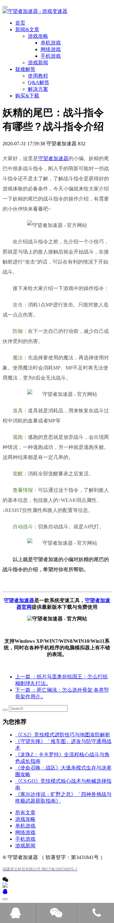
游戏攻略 (25, 819)
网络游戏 (25, 832)
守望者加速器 (53, 158)
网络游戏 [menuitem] (51, 49)
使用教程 (38, 75)
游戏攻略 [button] (38, 36)
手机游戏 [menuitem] (51, 56)
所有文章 (25, 812)
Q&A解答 (38, 82)
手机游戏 (25, 839)
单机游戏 (25, 825)
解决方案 (38, 89)
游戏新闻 (38, 62)
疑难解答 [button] (25, 69)
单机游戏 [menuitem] (51, 42)
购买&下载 (27, 95)
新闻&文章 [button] (27, 29)
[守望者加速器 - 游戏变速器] (57, 11)
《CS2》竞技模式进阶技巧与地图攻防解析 (62, 734)
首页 (20, 23)
